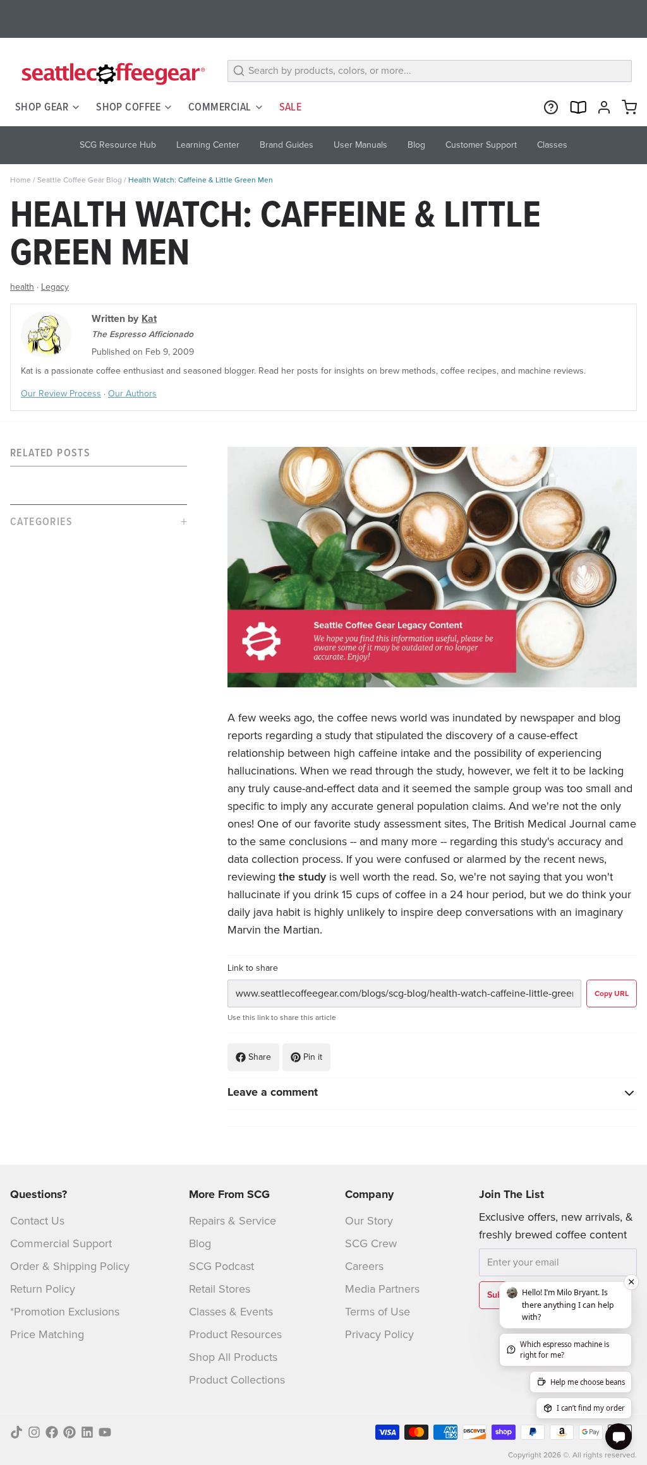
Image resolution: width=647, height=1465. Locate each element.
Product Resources (235, 1334)
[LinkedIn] (87, 1432)
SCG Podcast (221, 1266)
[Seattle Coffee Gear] (111, 73)
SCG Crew (371, 1243)
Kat (149, 318)
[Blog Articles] (575, 107)
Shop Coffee (128, 106)
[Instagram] (34, 1432)
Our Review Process (61, 393)
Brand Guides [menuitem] (286, 144)
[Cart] (627, 107)
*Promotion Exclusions (64, 1311)
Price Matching (47, 1334)
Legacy (55, 287)
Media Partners (382, 1289)
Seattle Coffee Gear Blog (79, 180)
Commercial (219, 106)
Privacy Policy (379, 1334)
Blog (200, 1243)
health (22, 287)
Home (20, 180)
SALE (290, 106)
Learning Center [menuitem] (207, 144)
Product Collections (237, 1380)
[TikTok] (16, 1432)
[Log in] (601, 107)
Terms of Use (377, 1311)
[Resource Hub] (548, 107)
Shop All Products (233, 1357)
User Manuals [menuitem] (360, 144)
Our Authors (132, 393)
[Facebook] (51, 1432)
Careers (364, 1266)
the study (302, 877)
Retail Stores (219, 1289)
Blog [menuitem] (416, 144)
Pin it (312, 1057)
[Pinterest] (69, 1432)
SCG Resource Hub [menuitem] (118, 144)
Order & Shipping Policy (70, 1266)
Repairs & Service (232, 1221)
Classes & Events (231, 1311)
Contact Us (37, 1221)
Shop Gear (41, 106)
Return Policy (42, 1289)
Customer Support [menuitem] (481, 144)
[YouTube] (105, 1432)
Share (259, 1057)
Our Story (369, 1221)
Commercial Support (61, 1243)
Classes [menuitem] (552, 144)
